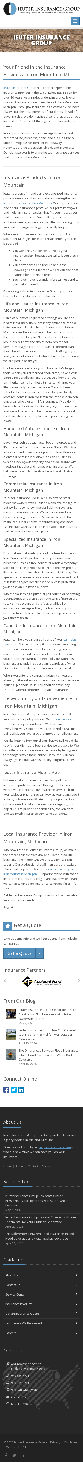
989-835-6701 (20, 1376)
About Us (11, 1275)
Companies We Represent (23, 1323)
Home (7, 1166)
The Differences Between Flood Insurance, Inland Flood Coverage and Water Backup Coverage (48, 1057)
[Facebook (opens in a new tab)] (6, 1089)
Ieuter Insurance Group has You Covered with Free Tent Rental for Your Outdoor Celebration (47, 1037)
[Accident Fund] (41, 981)
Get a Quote (19, 953)
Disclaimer (71, 1442)
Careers (11, 1333)
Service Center (15, 1294)
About (20, 1166)
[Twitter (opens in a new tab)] (14, 1089)
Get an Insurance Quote (22, 1313)
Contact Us (12, 1285)
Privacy (55, 1442)
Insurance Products (19, 1304)
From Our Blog (19, 1001)
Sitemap (47, 1166)
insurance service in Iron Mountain (27, 203)
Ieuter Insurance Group (19, 88)
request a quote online (55, 1147)
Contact (33, 1166)
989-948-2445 (20, 1390)
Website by (16, 1447)
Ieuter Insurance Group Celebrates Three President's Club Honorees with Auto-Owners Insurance (48, 1016)
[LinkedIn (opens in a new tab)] (21, 1089)
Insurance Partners (24, 970)
